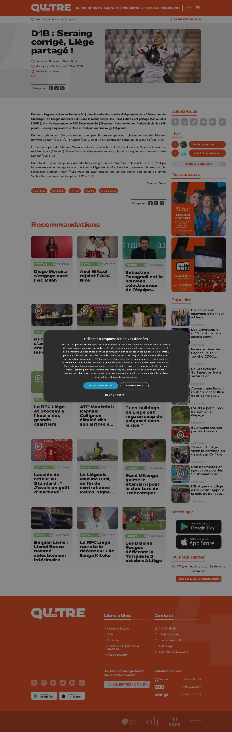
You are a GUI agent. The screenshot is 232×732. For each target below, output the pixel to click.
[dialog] (116, 366)
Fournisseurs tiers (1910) (87, 358)
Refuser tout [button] (134, 385)
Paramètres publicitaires (76, 373)
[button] (116, 395)
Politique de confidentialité (123, 376)
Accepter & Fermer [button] (101, 385)
